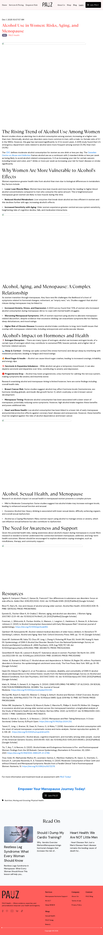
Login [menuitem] (81, 5)
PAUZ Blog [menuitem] (89, 896)
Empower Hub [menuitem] (32, 5)
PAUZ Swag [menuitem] (49, 920)
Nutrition (8, 800)
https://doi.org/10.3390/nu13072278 (38, 766)
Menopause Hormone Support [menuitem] (56, 896)
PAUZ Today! (65, 776)
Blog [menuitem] (75, 5)
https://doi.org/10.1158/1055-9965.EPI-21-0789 (28, 753)
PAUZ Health (14, 35)
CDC (8, 152)
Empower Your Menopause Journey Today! (51, 789)
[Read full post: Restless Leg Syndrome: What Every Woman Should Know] (18, 842)
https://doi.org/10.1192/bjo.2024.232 (55, 721)
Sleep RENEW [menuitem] (50, 905)
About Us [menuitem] (61, 5)
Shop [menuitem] (69, 5)
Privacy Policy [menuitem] (77, 905)
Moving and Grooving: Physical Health (28, 800)
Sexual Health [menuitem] (50, 916)
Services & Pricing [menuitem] (16, 5)
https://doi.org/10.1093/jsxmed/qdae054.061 (31, 690)
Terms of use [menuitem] (76, 901)
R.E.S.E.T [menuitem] (48, 901)
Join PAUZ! (53, 795)
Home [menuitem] (4, 5)
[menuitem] (93, 5)
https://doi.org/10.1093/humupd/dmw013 (30, 732)
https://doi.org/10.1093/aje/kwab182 (31, 627)
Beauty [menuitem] (47, 924)
